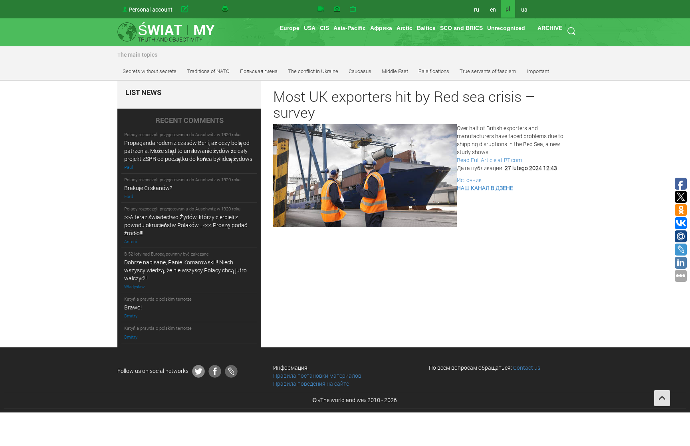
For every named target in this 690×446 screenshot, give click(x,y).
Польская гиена (259, 71)
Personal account (150, 9)
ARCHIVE (549, 28)
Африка (381, 28)
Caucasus (360, 71)
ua (524, 9)
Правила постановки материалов (317, 375)
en (493, 9)
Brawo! (133, 307)
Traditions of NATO (208, 71)
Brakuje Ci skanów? (148, 188)
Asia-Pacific (349, 28)
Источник (469, 180)
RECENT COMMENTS (189, 121)
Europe (289, 28)
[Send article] (197, 9)
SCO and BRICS (461, 28)
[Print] (225, 9)
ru (476, 9)
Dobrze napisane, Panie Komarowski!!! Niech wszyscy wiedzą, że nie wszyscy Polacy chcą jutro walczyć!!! (185, 270)
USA (309, 28)
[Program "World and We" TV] (353, 9)
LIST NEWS (143, 93)
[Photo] (337, 9)
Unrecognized (506, 28)
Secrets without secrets (149, 71)
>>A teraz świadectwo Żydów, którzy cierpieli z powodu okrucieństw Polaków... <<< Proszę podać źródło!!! (185, 225)
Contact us (526, 367)
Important (538, 71)
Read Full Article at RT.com (489, 160)
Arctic (404, 28)
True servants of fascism (488, 71)
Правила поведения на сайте (311, 383)
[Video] (320, 9)
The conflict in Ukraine (313, 71)
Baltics (426, 28)
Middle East (395, 71)
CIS (324, 28)
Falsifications (433, 71)
